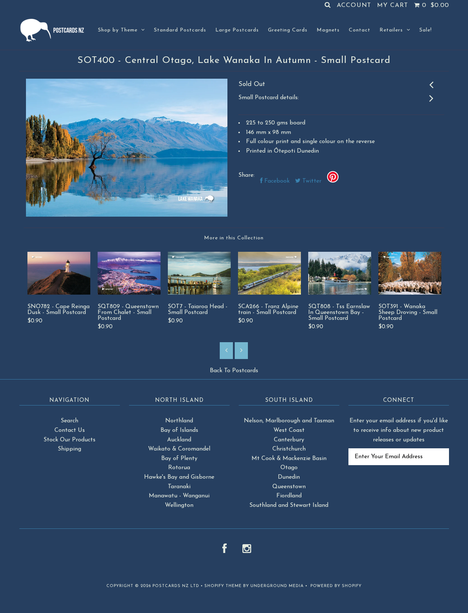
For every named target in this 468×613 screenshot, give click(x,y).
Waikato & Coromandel (179, 449)
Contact (359, 30)
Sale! (425, 30)
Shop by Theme (117, 30)
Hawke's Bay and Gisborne (179, 477)
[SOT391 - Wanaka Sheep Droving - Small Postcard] (409, 293)
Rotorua (179, 468)
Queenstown (289, 487)
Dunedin (289, 477)
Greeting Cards (287, 30)
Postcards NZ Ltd (175, 586)
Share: (246, 175)
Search (69, 421)
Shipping (69, 449)
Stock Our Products (69, 440)
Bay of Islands (179, 430)
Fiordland (289, 496)
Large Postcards (237, 30)
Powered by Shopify (336, 586)
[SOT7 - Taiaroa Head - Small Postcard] (199, 293)
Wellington (179, 505)
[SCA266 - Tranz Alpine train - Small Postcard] (269, 293)
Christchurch (289, 449)
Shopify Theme (223, 586)
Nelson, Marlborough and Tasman (289, 421)
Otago (289, 468)
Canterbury (289, 440)
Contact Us (69, 430)
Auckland (179, 440)
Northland (179, 421)
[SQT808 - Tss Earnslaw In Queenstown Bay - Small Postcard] (339, 293)
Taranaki (179, 487)
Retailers (391, 30)
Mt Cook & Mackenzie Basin (289, 458)
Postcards (245, 371)
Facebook (276, 181)
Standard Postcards (180, 30)
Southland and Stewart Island (288, 505)
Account (354, 5)
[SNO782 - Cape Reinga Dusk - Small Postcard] (58, 293)
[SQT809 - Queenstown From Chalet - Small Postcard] (129, 293)
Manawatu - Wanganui (179, 496)
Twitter (311, 181)
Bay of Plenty (179, 458)
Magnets (328, 30)
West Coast (289, 430)
